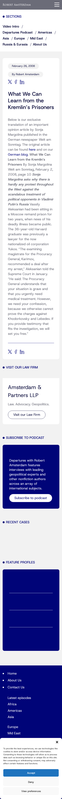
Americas (45, 32)
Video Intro (11, 26)
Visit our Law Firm (26, 415)
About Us (40, 44)
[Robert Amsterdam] (17, 4)
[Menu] (56, 5)
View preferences (31, 791)
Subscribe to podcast (30, 498)
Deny (31, 782)
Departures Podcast (18, 32)
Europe (19, 38)
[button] (57, 742)
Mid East (36, 38)
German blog (18, 154)
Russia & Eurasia (15, 44)
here (32, 149)
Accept (31, 773)
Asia (6, 38)
